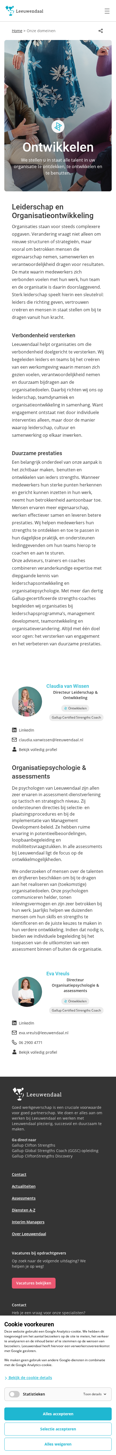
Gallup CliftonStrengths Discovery (42, 1156)
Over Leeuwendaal (29, 1233)
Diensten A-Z (23, 1210)
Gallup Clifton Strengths (33, 1145)
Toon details (92, 1394)
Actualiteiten (24, 1186)
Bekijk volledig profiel (38, 749)
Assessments (24, 1198)
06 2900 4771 (31, 1042)
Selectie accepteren (58, 1428)
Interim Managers (28, 1221)
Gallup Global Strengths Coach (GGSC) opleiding (55, 1150)
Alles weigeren (58, 1444)
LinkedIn (26, 730)
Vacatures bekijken (33, 1283)
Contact (19, 1174)
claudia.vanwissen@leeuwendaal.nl (51, 739)
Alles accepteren (58, 1413)
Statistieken (34, 1394)
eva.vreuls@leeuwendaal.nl (44, 1032)
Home (17, 30)
